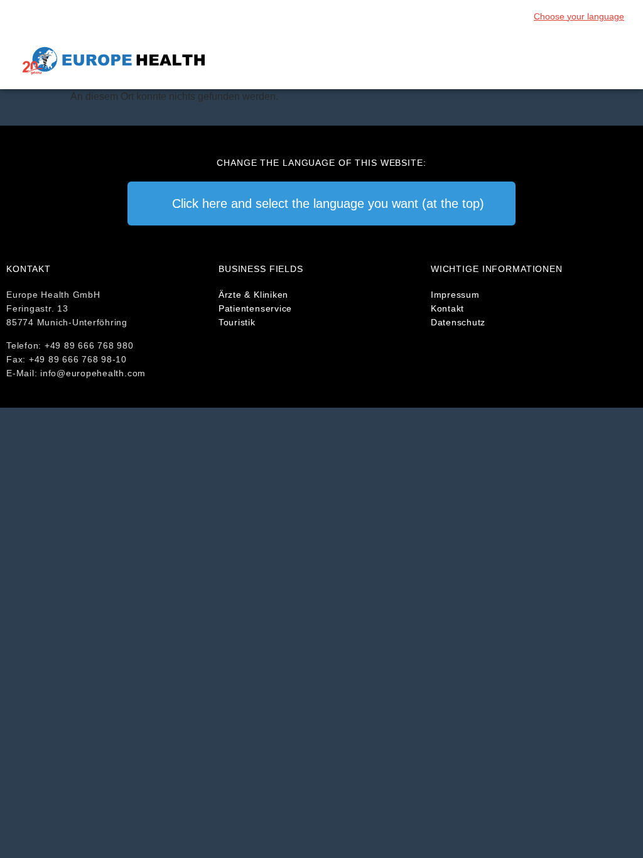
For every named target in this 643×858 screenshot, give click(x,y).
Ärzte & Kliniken (253, 295)
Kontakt (447, 308)
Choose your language (579, 16)
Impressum (455, 295)
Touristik (237, 322)
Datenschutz (458, 322)
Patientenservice (255, 308)
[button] (615, 61)
